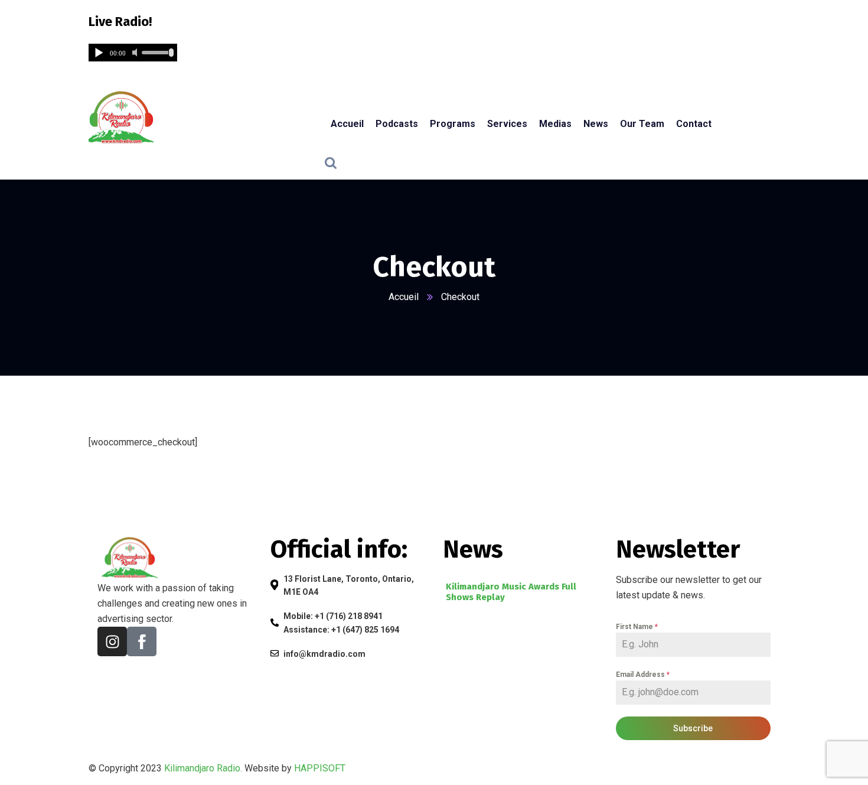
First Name (637, 627)
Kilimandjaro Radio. (203, 768)
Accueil (404, 296)
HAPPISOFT (319, 768)
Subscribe (693, 728)
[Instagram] (112, 641)
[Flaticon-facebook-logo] (141, 641)
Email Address (643, 674)
